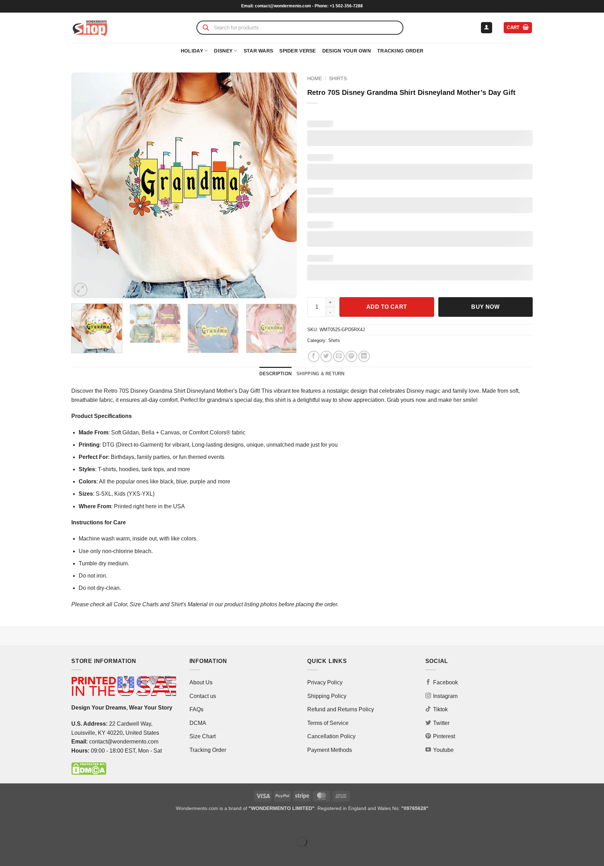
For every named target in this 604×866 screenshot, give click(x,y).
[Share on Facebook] (313, 356)
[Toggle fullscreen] (27, 824)
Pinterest (444, 736)
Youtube (443, 750)
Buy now (485, 307)
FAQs (196, 709)
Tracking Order (400, 51)
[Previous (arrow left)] (7, 854)
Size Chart (202, 736)
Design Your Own (346, 51)
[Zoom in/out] (7, 824)
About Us (201, 682)
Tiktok (440, 709)
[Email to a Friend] (339, 356)
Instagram (445, 696)
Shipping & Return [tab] (320, 373)
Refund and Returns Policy (340, 709)
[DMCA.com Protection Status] (88, 768)
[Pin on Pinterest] (351, 356)
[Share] (48, 824)
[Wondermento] (90, 27)
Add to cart (386, 307)
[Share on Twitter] (326, 356)
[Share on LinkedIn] (364, 356)
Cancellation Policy (331, 736)
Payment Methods (329, 750)
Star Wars (258, 51)
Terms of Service (327, 723)
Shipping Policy (326, 696)
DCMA (197, 723)
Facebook (445, 682)
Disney (223, 51)
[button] (486, 28)
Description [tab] (275, 373)
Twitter (441, 723)
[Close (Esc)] (68, 824)
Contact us (202, 696)
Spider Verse (297, 51)
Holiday (192, 51)
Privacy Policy (325, 682)
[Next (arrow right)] (27, 854)
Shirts (338, 78)
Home (314, 78)
